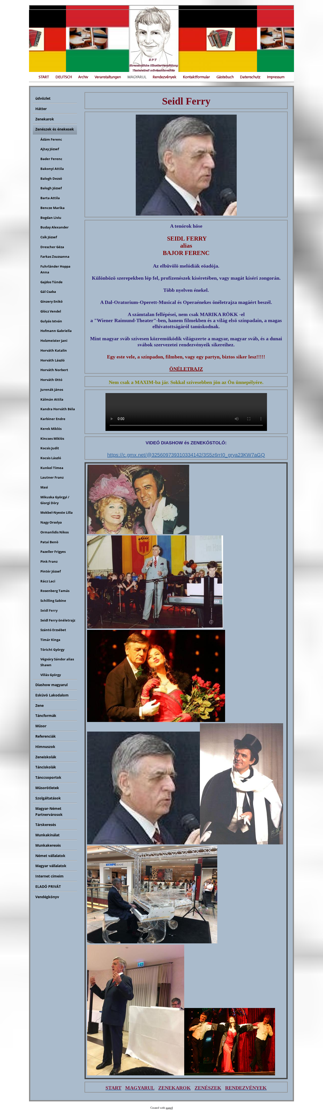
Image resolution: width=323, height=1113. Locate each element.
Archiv (83, 76)
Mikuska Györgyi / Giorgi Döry (54, 500)
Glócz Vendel (50, 311)
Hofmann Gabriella (56, 330)
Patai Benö (49, 542)
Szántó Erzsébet (53, 630)
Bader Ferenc (51, 159)
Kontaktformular (196, 76)
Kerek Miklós (51, 428)
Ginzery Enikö (51, 301)
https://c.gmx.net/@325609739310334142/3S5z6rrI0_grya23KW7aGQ (186, 455)
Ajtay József (49, 149)
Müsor (40, 725)
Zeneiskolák (45, 757)
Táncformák (45, 715)
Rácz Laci (47, 581)
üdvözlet (42, 98)
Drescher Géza (52, 247)
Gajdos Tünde (51, 282)
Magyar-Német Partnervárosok (49, 811)
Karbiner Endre (52, 419)
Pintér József (50, 571)
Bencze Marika (52, 207)
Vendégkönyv (47, 896)
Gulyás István (51, 321)
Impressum (275, 76)
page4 (169, 1107)
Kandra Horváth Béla (57, 409)
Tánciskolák (45, 767)
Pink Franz (49, 561)
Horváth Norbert (54, 370)
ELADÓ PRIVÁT (48, 886)
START (44, 76)
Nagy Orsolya (51, 522)
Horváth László (52, 360)
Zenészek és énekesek (54, 129)
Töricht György (52, 649)
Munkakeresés (48, 845)
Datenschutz (250, 76)
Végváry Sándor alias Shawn (57, 662)
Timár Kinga (50, 639)
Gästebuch (225, 76)
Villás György (50, 674)
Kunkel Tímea (51, 467)
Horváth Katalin (53, 350)
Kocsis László (50, 458)
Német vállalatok (50, 855)
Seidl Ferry (49, 610)
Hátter (41, 108)
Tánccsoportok (48, 777)
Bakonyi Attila (52, 168)
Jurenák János (51, 389)
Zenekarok (44, 119)
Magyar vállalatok (50, 865)
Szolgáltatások (48, 798)
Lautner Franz (52, 477)
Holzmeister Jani (53, 340)
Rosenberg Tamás (54, 590)
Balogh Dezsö (51, 178)
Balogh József (51, 188)
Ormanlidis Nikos (54, 532)
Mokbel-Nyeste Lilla (56, 512)
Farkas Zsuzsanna (54, 256)
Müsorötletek (47, 787)
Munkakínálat (47, 835)
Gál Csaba (48, 291)
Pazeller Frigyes (53, 551)
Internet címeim (49, 876)
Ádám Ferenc (51, 139)
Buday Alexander (54, 227)
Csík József (48, 237)
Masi (44, 487)
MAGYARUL (136, 76)
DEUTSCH (64, 76)
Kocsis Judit (49, 448)
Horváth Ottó (51, 379)
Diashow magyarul (51, 684)
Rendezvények (164, 76)
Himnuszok (45, 746)
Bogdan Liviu (50, 217)
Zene (39, 705)
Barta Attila (50, 198)
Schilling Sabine (53, 600)
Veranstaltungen (108, 76)
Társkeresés (45, 824)
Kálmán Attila (51, 399)
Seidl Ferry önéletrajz (57, 620)
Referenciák (45, 736)
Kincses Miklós (52, 438)
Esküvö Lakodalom (52, 695)
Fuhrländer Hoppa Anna (55, 269)
